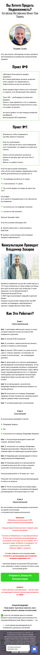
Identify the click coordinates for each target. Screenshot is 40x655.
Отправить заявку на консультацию (20, 577)
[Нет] (37, 643)
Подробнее (24, 652)
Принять (15, 652)
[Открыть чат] (34, 649)
